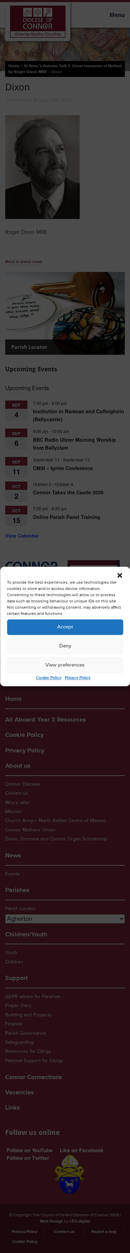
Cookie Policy (48, 677)
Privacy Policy (77, 677)
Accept (65, 627)
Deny (65, 646)
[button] (119, 575)
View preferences (65, 665)
